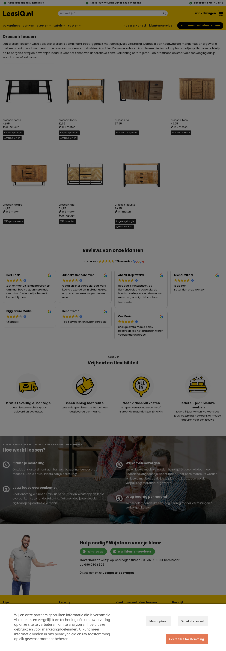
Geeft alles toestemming (186, 639)
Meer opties (157, 621)
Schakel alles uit (192, 621)
